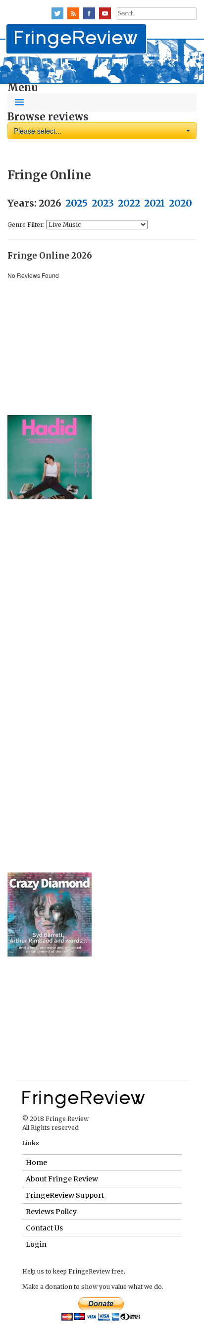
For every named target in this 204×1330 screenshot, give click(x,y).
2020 (180, 203)
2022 (129, 203)
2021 (154, 203)
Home (36, 1162)
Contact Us (44, 1228)
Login (36, 1244)
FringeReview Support (65, 1195)
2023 (103, 203)
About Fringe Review (62, 1178)
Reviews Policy (51, 1211)
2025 (76, 203)
